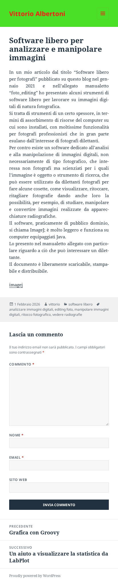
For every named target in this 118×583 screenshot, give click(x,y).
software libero (80, 304)
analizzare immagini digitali (31, 309)
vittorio (54, 304)
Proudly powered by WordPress (34, 575)
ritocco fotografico (36, 314)
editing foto (64, 309)
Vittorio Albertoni (37, 13)
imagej (16, 284)
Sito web (18, 479)
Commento (22, 364)
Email (16, 457)
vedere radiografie (67, 314)
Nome (16, 435)
